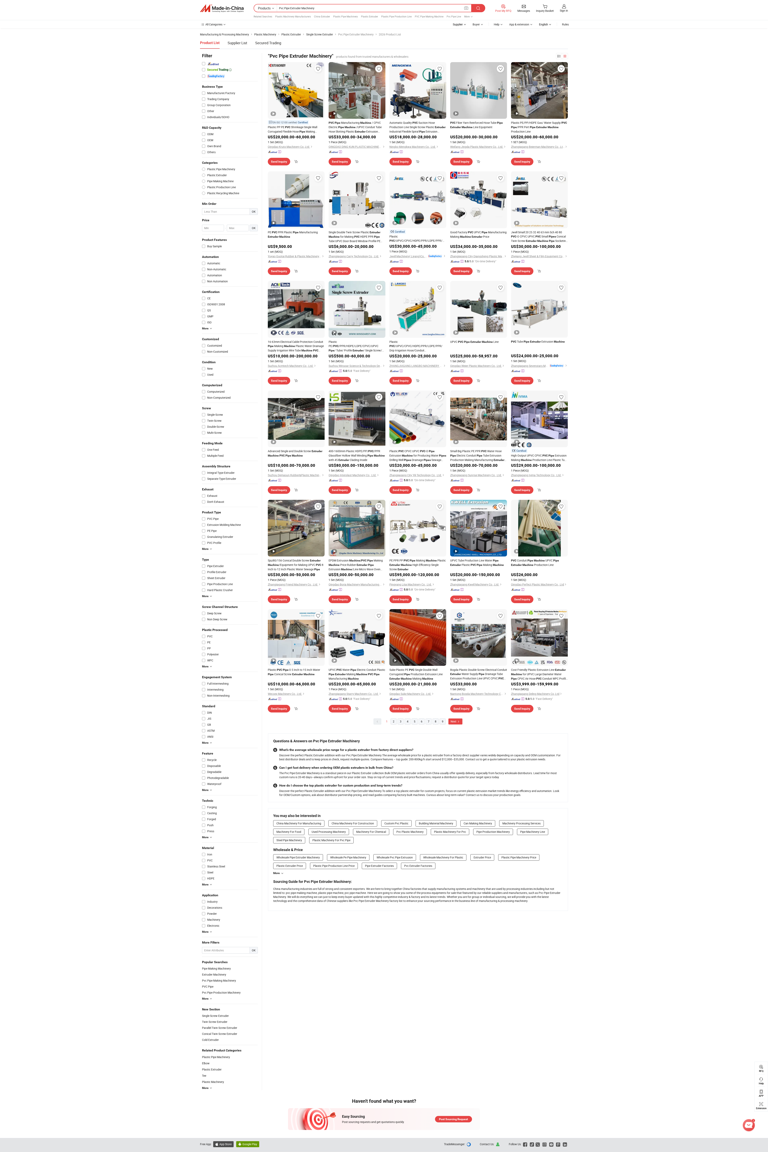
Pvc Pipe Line (454, 16)
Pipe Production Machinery (493, 832)
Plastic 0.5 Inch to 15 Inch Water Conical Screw (294, 672)
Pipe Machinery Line (532, 832)
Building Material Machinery (436, 823)
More (276, 873)
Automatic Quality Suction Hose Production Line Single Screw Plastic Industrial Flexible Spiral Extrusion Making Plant (417, 127)
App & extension (519, 24)
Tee (204, 1076)
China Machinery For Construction (353, 823)
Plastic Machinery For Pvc (450, 832)
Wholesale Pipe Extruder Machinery (298, 857)
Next (454, 721)
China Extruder (322, 16)
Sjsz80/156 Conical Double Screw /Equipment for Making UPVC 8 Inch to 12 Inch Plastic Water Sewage (295, 564)
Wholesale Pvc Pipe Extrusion (395, 857)
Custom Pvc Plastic (396, 823)
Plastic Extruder (369, 16)
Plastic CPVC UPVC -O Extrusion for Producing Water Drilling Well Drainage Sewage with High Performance (417, 455)
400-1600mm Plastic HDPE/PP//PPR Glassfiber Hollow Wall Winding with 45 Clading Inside (357, 455)
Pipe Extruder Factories (379, 866)
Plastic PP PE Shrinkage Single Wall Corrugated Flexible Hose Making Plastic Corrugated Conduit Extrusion (293, 129)
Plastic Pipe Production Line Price (334, 866)
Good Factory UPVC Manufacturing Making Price (478, 234)
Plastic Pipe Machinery (345, 16)
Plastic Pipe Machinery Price (518, 857)
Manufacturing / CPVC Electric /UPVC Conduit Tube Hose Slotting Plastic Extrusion (355, 127)
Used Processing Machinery (329, 832)
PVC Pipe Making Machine (429, 16)
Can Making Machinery (478, 823)
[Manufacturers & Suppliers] (222, 8)
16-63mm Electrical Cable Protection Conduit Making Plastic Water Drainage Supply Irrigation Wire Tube (296, 346)
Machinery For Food (288, 832)
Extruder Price (482, 857)
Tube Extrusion (538, 341)
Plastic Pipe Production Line (396, 16)
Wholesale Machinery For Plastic (443, 857)
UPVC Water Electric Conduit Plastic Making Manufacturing (357, 674)
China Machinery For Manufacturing (298, 823)
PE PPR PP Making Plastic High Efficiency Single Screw (417, 564)
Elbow (206, 1063)
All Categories (213, 24)
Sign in (564, 10)
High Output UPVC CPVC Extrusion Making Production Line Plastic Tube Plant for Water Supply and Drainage (539, 458)
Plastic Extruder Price (289, 866)
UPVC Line (474, 342)
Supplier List (237, 42)
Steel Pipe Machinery (289, 840)
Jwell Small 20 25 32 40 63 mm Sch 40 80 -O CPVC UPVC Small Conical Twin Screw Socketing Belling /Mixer (539, 236)
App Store (223, 1144)
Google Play (247, 1144)
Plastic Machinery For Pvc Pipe (331, 840)
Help (496, 24)
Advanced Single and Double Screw (295, 453)
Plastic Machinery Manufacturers (293, 16)
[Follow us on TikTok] (532, 1144)
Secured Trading (268, 42)
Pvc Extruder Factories (418, 866)
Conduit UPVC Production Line (535, 562)
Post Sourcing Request (453, 1119)
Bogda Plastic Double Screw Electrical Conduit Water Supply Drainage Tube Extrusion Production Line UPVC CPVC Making (478, 674)
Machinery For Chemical (371, 832)
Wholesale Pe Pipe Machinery (348, 857)
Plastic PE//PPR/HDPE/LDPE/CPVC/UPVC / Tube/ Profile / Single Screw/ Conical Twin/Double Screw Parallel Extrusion (356, 346)
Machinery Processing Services (521, 823)
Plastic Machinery (213, 1082)
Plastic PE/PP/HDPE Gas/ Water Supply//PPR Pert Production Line (539, 127)
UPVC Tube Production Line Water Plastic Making (477, 562)
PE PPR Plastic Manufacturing (293, 234)
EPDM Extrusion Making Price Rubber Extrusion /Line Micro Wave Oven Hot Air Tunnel (356, 564)
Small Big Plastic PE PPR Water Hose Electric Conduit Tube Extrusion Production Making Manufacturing (477, 455)
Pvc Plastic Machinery (410, 832)
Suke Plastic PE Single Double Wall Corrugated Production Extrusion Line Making (416, 674)
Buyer (476, 24)
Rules (565, 24)
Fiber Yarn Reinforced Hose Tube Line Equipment (476, 125)
